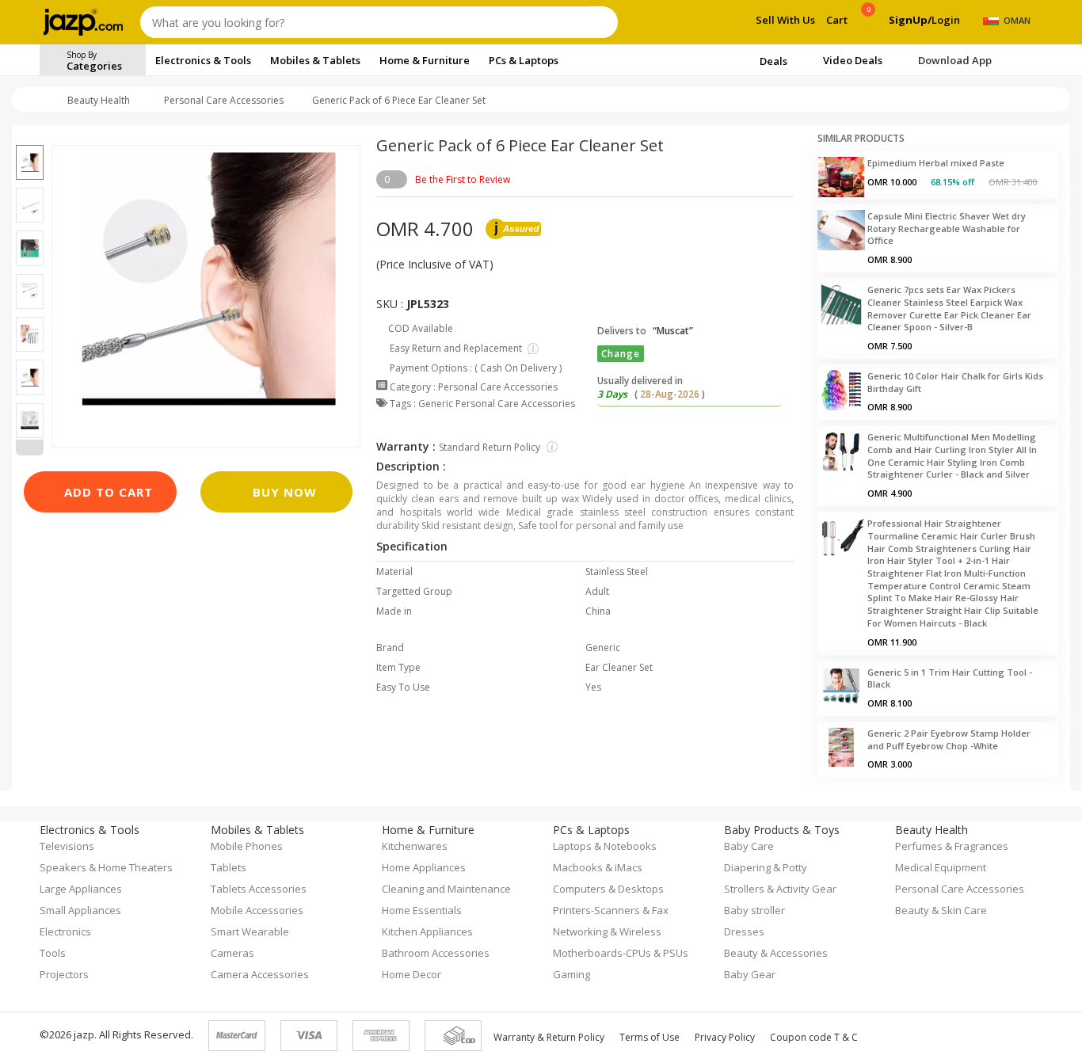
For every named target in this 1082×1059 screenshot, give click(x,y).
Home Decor (411, 974)
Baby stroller (754, 910)
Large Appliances (81, 889)
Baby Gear (749, 974)
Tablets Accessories (259, 889)
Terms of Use (649, 1037)
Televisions (67, 846)
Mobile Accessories (257, 910)
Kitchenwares (415, 846)
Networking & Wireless (607, 931)
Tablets (228, 867)
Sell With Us (785, 20)
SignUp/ (910, 20)
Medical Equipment (940, 867)
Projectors (64, 974)
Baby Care (749, 846)
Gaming (571, 974)
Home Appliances (424, 867)
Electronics (65, 931)
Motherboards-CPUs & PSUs (620, 953)
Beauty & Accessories (776, 953)
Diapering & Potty (765, 867)
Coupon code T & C (814, 1037)
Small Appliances (80, 910)
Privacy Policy (725, 1037)
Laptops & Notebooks (605, 846)
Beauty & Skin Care (941, 910)
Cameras (232, 953)
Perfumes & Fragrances (951, 846)
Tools (53, 953)
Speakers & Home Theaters (106, 867)
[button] (30, 135)
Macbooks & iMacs (597, 867)
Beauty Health (98, 100)
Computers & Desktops (608, 889)
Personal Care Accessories (224, 100)
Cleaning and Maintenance (446, 889)
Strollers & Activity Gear (780, 889)
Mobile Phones (247, 846)
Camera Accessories (260, 974)
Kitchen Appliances (427, 931)
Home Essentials (422, 910)
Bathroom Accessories (436, 953)
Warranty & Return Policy (548, 1037)
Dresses (744, 931)
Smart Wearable (250, 931)
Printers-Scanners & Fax (611, 910)
